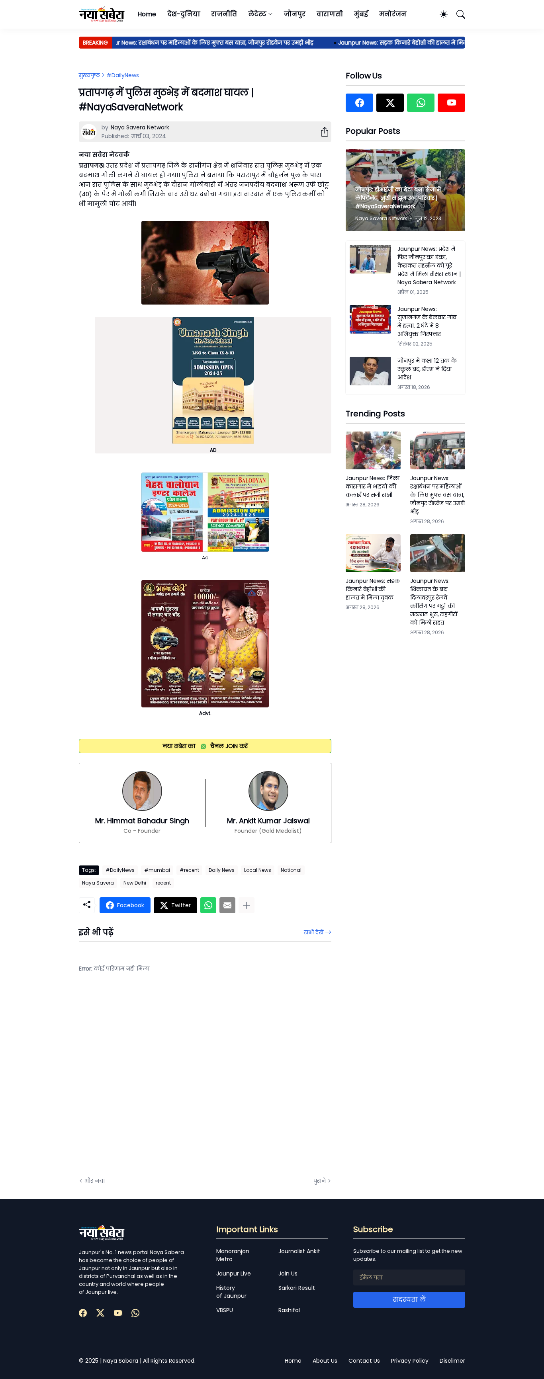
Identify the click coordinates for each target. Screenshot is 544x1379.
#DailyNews (122, 75)
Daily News (222, 870)
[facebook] (359, 103)
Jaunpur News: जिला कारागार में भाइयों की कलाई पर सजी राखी (372, 486)
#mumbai (157, 870)
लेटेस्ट (257, 14)
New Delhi (134, 882)
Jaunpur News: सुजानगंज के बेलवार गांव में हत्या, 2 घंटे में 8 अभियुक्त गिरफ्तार (426, 321)
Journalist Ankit (299, 1251)
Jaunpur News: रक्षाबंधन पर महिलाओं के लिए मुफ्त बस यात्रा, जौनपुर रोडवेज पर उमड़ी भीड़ (189, 43)
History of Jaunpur (231, 1292)
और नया (94, 1181)
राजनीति (224, 14)
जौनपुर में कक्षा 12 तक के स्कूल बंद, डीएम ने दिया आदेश (427, 369)
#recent (189, 870)
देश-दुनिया (183, 14)
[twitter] (390, 103)
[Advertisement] (158, 1080)
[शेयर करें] (321, 132)
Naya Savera (98, 882)
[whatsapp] (420, 103)
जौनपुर (294, 14)
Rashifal (289, 1310)
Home (146, 14)
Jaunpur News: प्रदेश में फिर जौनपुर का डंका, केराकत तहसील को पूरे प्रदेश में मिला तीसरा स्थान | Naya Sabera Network (429, 265)
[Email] (227, 905)
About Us (325, 1361)
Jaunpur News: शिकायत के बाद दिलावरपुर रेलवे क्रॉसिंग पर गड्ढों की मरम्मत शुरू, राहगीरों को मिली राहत (434, 602)
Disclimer (452, 1361)
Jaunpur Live (233, 1273)
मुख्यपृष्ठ (89, 75)
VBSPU (224, 1310)
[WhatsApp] (208, 905)
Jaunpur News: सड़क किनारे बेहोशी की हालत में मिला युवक (395, 43)
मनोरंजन (393, 14)
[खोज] (457, 14)
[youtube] (451, 103)
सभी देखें (313, 932)
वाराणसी (330, 14)
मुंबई (361, 14)
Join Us (287, 1273)
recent (163, 882)
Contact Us (364, 1361)
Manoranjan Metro (232, 1255)
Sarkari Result (296, 1288)
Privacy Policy (410, 1361)
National (291, 870)
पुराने (319, 1181)
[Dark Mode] (440, 14)
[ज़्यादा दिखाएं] (246, 905)
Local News (257, 870)
